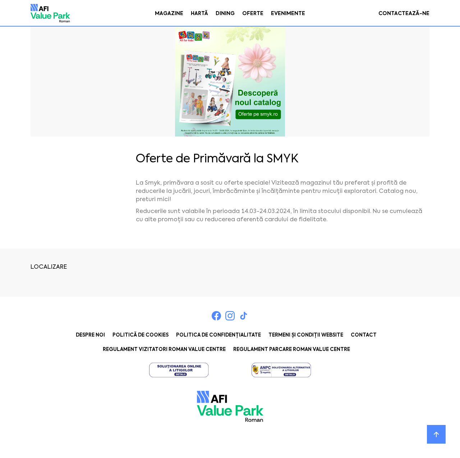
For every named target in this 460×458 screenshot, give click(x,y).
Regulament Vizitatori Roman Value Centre (164, 349)
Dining (225, 13)
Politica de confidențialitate (218, 335)
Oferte (252, 13)
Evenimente (288, 13)
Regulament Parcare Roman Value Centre (291, 349)
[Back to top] (436, 434)
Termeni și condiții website (305, 335)
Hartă (199, 13)
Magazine (169, 13)
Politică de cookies (140, 335)
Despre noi (90, 335)
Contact (364, 335)
